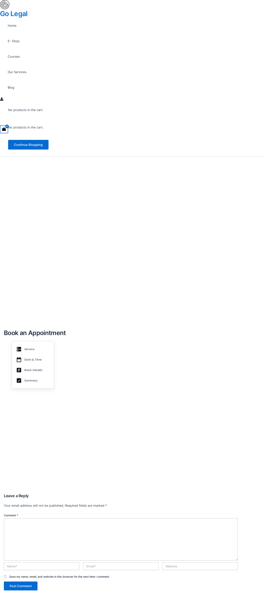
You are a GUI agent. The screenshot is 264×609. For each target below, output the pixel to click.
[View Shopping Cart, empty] (4, 129)
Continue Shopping (28, 145)
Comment (11, 515)
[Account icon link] (1, 99)
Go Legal (13, 13)
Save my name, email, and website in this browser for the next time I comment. (59, 576)
